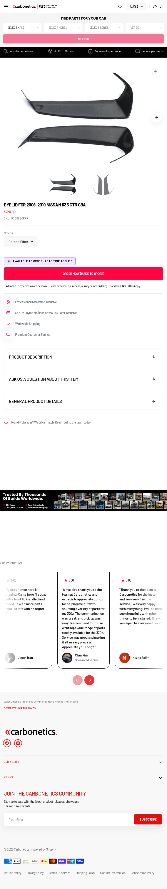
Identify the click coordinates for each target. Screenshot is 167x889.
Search (83, 39)
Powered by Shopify (43, 849)
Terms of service (59, 873)
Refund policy (12, 873)
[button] (6, 6)
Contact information (112, 873)
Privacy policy (35, 873)
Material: (9, 232)
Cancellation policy (142, 873)
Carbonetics (21, 849)
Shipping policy (85, 873)
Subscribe (148, 819)
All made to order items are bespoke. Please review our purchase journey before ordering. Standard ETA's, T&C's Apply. (73, 286)
